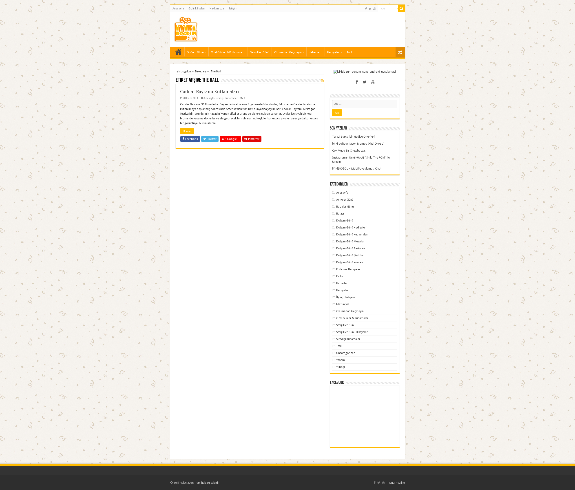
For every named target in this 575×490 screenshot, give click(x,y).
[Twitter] (370, 8)
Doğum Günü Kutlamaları (352, 234)
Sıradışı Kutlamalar (226, 98)
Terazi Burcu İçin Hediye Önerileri (353, 136)
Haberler (314, 52)
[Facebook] (366, 8)
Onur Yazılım (397, 482)
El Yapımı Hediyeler (348, 269)
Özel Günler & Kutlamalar (227, 52)
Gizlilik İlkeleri (196, 8)
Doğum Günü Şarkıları (350, 255)
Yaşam (340, 360)
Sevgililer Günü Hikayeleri (352, 332)
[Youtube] (374, 8)
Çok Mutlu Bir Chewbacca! (348, 150)
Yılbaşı (340, 367)
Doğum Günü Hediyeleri (351, 227)
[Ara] (401, 8)
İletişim (232, 8)
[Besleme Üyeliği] (322, 80)
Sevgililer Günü (259, 52)
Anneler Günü (345, 199)
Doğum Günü (195, 52)
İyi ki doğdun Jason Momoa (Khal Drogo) (358, 143)
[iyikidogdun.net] (186, 28)
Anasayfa (178, 8)
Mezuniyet (342, 304)
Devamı (187, 131)
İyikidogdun (183, 71)
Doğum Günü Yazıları (349, 262)
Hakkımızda (217, 8)
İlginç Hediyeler (346, 297)
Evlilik (339, 276)
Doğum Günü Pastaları (350, 248)
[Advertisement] (320, 27)
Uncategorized (345, 353)
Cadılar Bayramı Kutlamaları (209, 91)
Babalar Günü (345, 206)
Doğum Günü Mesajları (350, 241)
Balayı (340, 213)
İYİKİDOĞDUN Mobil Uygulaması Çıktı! (356, 168)
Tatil (349, 52)
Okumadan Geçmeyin (288, 52)
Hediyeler (333, 52)
